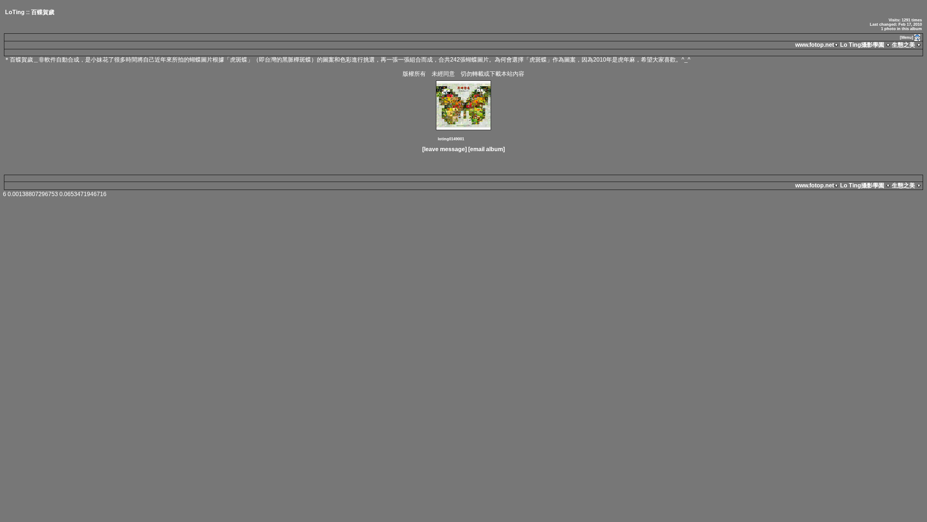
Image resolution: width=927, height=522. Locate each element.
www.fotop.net (814, 45)
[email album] (486, 149)
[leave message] (444, 149)
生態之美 (903, 45)
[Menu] (906, 37)
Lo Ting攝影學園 (862, 45)
